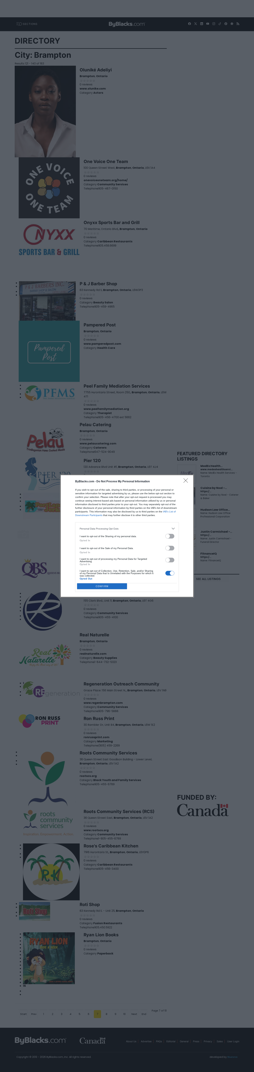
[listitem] (127, 528)
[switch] (169, 536)
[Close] (187, 481)
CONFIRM (102, 586)
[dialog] (127, 536)
